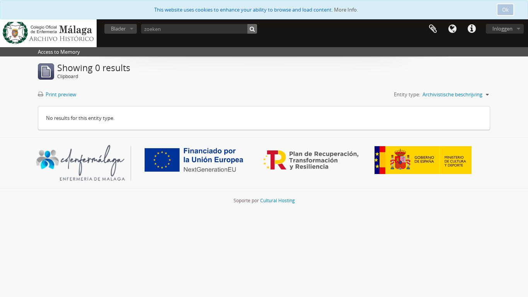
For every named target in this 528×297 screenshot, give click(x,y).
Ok (505, 9)
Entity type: (407, 94)
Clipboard (433, 29)
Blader (118, 28)
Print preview (60, 94)
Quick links (471, 29)
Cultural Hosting (277, 200)
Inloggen (502, 28)
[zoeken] (252, 29)
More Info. (346, 9)
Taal (452, 29)
